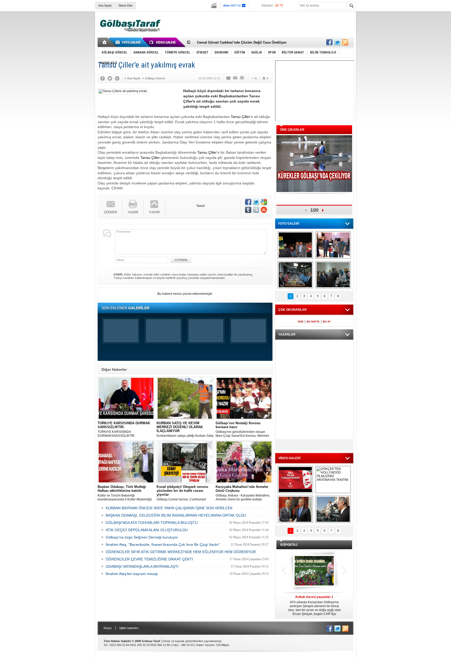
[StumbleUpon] (264, 210)
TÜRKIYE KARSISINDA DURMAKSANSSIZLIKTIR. (124, 429)
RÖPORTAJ (289, 545)
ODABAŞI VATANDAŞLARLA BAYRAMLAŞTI (142, 566)
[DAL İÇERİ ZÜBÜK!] (295, 509)
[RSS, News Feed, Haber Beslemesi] (345, 42)
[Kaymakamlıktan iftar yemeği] (333, 245)
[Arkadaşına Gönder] (235, 78)
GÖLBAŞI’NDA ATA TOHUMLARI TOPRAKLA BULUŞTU (152, 523)
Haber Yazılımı (205, 645)
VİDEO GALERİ (289, 458)
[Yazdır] (242, 78)
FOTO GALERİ (288, 223)
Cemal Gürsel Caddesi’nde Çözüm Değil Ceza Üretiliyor (242, 42)
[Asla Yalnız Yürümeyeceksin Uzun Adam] (295, 479)
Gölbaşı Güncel (155, 78)
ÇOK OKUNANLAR (292, 310)
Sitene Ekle (125, 5)
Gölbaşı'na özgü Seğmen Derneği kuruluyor (142, 537)
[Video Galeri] (163, 42)
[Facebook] (104, 78)
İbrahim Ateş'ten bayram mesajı (132, 574)
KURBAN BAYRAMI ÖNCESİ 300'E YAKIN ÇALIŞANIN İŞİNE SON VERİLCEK (169, 508)
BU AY (327, 321)
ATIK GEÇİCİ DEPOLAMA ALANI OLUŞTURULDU (147, 530)
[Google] (118, 78)
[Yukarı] (154, 207)
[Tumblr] (248, 210)
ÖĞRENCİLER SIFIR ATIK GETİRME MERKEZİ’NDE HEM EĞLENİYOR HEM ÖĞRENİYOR (181, 552)
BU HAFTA (313, 321)
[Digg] (256, 210)
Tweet (200, 206)
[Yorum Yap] (228, 78)
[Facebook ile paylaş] (329, 42)
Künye (108, 628)
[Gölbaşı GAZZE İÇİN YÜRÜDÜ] (295, 245)
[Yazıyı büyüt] (265, 78)
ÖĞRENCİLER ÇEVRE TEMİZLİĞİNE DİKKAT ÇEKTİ (149, 559)
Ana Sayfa (104, 5)
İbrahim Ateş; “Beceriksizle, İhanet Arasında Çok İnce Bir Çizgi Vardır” (163, 544)
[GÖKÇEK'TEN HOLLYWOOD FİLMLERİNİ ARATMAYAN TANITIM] (333, 479)
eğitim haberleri (128, 628)
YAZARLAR (286, 334)
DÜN (300, 321)
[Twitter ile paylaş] (337, 42)
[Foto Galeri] (129, 42)
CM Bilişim (222, 645)
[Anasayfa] (105, 42)
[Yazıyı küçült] (254, 78)
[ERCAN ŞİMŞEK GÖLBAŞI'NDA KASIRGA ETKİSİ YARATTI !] (333, 509)
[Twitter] (111, 78)
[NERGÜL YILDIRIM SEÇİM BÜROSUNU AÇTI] (333, 274)
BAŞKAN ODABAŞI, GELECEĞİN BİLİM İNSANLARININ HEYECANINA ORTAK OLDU (176, 515)
